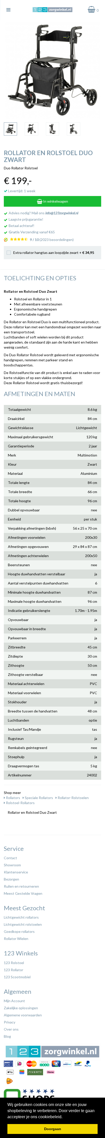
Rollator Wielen (16, 938)
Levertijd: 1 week (21, 191)
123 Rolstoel (14, 963)
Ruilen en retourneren (21, 886)
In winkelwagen (55, 201)
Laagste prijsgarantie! (26, 219)
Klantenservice (16, 872)
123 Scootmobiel (17, 977)
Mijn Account (14, 1001)
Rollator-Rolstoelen (73, 797)
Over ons (11, 1029)
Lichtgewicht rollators (21, 917)
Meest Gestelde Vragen (23, 893)
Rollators (12, 797)
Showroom (12, 865)
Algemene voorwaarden (23, 1015)
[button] (64, 1117)
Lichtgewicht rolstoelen (23, 924)
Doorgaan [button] (52, 1129)
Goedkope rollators (19, 931)
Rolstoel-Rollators (20, 803)
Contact (10, 858)
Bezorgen (11, 879)
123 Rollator (13, 970)
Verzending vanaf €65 (32, 232)
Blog (7, 1036)
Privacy (9, 1022)
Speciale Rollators (38, 797)
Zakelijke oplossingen (21, 1008)
